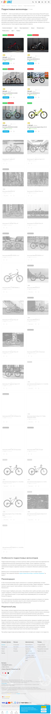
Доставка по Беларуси (6, 705)
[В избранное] (11, 63)
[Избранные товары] (45, 2)
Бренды (3, 653)
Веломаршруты (29, 644)
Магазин (15, 642)
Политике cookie (24, 710)
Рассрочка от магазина (43, 649)
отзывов (18, 693)
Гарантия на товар (42, 651)
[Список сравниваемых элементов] (42, 2)
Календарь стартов (30, 655)
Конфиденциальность (6, 706)
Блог (27, 660)
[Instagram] (2, 673)
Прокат (3, 649)
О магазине (16, 644)
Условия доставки (42, 647)
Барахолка (28, 649)
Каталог (3, 644)
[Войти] (39, 2)
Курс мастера (29, 651)
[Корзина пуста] (48, 2)
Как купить (16, 647)
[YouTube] (5, 673)
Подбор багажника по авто (31, 657)
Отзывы (15, 649)
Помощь (40, 642)
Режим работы (4, 683)
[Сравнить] (14, 63)
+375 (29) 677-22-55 (6, 665)
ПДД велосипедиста (30, 653)
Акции (2, 651)
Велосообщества (29, 647)
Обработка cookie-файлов (17, 706)
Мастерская (4, 647)
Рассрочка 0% (10, 35)
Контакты (15, 651)
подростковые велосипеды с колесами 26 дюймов (31, 573)
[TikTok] (8, 673)
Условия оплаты (41, 644)
